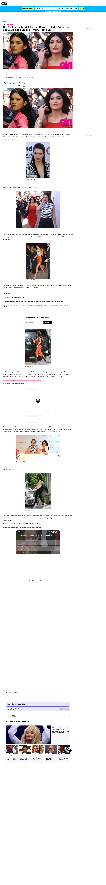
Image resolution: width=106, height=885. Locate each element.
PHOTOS (48, 3)
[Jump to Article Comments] (4, 83)
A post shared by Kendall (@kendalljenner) (38, 419)
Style (35, 3)
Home (4, 21)
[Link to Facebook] (86, 3)
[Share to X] (13, 83)
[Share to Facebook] (8, 83)
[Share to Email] (23, 83)
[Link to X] (93, 3)
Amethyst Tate (9, 77)
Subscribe (80, 3)
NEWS (29, 3)
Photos (9, 21)
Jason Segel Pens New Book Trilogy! (15, 297)
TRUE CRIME (63, 3)
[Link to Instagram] (89, 3)
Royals (41, 3)
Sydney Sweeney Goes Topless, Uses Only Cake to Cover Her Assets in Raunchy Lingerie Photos (33, 301)
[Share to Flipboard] (18, 83)
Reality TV (22, 3)
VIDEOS (55, 3)
